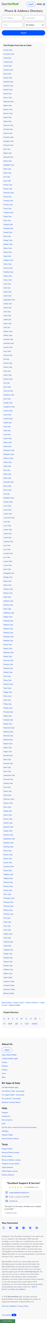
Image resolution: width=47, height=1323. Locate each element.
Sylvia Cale (7, 870)
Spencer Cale (8, 827)
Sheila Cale (7, 811)
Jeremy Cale (7, 347)
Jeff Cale (6, 327)
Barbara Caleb (8, 993)
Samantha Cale (9, 775)
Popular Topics (7, 1135)
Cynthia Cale (8, 70)
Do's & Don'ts (7, 1120)
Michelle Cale (8, 636)
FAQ (3, 1124)
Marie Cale (7, 585)
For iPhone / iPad (8, 1091)
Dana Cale (7, 74)
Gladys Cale (7, 244)
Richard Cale (8, 740)
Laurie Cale (7, 514)
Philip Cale (7, 704)
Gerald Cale (7, 232)
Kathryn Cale (8, 458)
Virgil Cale (7, 946)
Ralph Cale (7, 716)
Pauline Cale (8, 684)
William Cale (8, 969)
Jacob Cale (7, 296)
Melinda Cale (8, 621)
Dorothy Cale (8, 137)
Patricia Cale (8, 668)
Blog (3, 1077)
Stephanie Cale (9, 839)
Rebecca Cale (8, 732)
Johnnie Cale (8, 391)
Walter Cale (7, 954)
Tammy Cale (8, 886)
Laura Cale (7, 510)
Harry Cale (7, 264)
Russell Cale (8, 763)
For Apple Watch (8, 1095)
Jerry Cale (7, 351)
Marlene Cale (8, 601)
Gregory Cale (8, 260)
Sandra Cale (8, 783)
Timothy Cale (8, 914)
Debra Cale (7, 105)
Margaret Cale (8, 573)
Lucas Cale (7, 565)
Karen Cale (7, 442)
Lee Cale (6, 522)
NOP (10, 1023)
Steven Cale (7, 854)
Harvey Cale (8, 268)
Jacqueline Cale (9, 300)
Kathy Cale (7, 462)
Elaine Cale (7, 161)
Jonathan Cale (8, 395)
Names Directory (32, 1002)
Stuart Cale (7, 858)
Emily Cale (7, 173)
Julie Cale (6, 430)
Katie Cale (7, 466)
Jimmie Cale (7, 363)
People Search (18, 1002)
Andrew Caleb (8, 981)
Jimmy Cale (7, 367)
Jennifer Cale (8, 339)
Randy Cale (7, 724)
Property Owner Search (11, 1164)
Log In (31, 4)
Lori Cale (6, 557)
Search (23, 33)
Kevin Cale (7, 490)
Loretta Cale (8, 553)
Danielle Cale (8, 82)
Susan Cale (7, 862)
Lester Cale (7, 529)
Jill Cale (6, 359)
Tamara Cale (8, 882)
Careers (4, 1070)
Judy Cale (7, 426)
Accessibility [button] (6, 1315)
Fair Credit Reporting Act (30, 1272)
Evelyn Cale (7, 189)
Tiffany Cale (7, 910)
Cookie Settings (7, 1321)
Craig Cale (7, 58)
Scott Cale (7, 795)
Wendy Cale (8, 965)
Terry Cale (7, 894)
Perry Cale (7, 696)
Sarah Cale (7, 791)
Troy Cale (6, 926)
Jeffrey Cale (7, 335)
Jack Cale (6, 288)
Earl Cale (6, 149)
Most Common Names (10, 1138)
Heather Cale (8, 272)
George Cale (8, 224)
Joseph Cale (7, 403)
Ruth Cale (7, 767)
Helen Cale (7, 276)
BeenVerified (6, 1002)
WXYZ (34, 1023)
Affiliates (5, 1131)
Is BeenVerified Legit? (10, 1058)
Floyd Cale (7, 197)
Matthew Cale (8, 613)
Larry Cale (7, 506)
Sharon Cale (8, 803)
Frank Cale (7, 208)
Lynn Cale (7, 569)
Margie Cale (7, 577)
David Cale (7, 93)
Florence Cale (8, 193)
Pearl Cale (7, 688)
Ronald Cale (8, 755)
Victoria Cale (8, 942)
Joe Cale (6, 383)
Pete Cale (7, 700)
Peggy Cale (7, 692)
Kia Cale (6, 494)
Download (20, 1091)
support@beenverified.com (19, 1192)
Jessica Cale (7, 355)
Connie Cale (7, 50)
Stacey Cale (7, 831)
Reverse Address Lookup (11, 1160)
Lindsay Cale (8, 541)
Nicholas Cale (8, 652)
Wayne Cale (7, 962)
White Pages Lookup (10, 1171)
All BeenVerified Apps (10, 1087)
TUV (27, 1023)
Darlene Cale (8, 86)
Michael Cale (8, 629)
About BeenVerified (9, 1055)
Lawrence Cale (8, 518)
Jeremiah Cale (8, 343)
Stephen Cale (8, 843)
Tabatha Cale (8, 874)
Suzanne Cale (8, 866)
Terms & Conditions (18, 1289)
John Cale (7, 387)
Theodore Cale (8, 898)
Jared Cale (7, 319)
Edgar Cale (7, 153)
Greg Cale (7, 256)
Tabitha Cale (8, 878)
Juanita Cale (7, 418)
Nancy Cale (7, 644)
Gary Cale (7, 220)
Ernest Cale (7, 185)
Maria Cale (7, 581)
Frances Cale (8, 201)
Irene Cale (7, 284)
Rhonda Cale (8, 736)
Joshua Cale (7, 411)
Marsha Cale (8, 605)
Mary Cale (7, 609)
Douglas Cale (8, 141)
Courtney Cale (8, 54)
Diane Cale (7, 121)
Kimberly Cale (8, 498)
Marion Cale (7, 593)
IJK (35, 1018)
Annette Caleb (8, 985)
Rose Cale (7, 759)
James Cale (7, 304)
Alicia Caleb (7, 977)
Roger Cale (7, 751)
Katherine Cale (8, 450)
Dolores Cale (8, 125)
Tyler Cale (7, 930)
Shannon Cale (8, 799)
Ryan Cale (7, 771)
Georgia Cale (8, 228)
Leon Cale (7, 526)
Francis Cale (8, 204)
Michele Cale (8, 633)
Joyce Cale (7, 415)
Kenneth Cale (8, 482)
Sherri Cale (7, 815)
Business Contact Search (11, 1102)
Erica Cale (7, 181)
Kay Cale (6, 470)
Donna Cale (7, 133)
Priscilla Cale (8, 712)
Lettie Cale (7, 533)
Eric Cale (6, 177)
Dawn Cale (7, 97)
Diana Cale (7, 117)
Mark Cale (7, 597)
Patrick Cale (7, 672)
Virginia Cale (8, 950)
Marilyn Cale (8, 589)
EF (22, 1018)
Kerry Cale (7, 486)
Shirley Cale (7, 823)
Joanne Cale (7, 379)
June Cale (7, 434)
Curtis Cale (7, 66)
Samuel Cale (8, 779)
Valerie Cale (7, 934)
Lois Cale (6, 549)
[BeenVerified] (10, 4)
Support (5, 1112)
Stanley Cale (8, 835)
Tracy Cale (7, 922)
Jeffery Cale (7, 331)
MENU (39, 4)
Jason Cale (7, 323)
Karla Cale (7, 446)
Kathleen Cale (8, 454)
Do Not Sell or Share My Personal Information (19, 1127)
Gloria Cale (7, 252)
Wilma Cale (7, 973)
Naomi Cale (7, 648)
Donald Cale (8, 129)
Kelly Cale (7, 478)
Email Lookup (7, 1156)
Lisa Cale (6, 545)
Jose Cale (6, 399)
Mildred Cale (8, 640)
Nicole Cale (7, 656)
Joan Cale (7, 371)
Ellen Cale (7, 169)
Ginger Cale (7, 240)
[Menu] (44, 4)
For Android (6, 1098)
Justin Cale (7, 438)
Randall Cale (8, 720)
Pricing (4, 1062)
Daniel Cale (7, 78)
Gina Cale (7, 236)
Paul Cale (7, 676)
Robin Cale (7, 747)
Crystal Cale (8, 62)
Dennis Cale (7, 113)
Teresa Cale (7, 890)
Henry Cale (7, 280)
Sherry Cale (7, 819)
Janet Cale (7, 315)
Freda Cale (7, 216)
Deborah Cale (8, 101)
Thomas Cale (8, 906)
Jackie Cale (7, 292)
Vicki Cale (7, 938)
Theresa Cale (8, 902)
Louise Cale (7, 561)
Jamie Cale (7, 308)
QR (16, 1023)
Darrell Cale (7, 90)
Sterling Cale (8, 847)
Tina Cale (6, 918)
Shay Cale (7, 807)
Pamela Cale (8, 664)
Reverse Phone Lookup (10, 1152)
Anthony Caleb (9, 989)
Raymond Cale (8, 728)
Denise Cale (7, 109)
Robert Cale (7, 744)
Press (4, 1073)
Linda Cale (7, 537)
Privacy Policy (23, 1306)
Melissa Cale (8, 625)
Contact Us (6, 1116)
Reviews (5, 1066)
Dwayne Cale (8, 145)
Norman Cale (8, 660)
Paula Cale (7, 680)
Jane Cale (6, 311)
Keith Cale (7, 474)
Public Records (7, 1167)
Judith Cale (7, 422)
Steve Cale (7, 851)
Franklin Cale (8, 212)
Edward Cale (8, 157)
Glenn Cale (7, 248)
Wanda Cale (8, 958)
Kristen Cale (8, 502)
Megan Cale (7, 617)
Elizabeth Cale (8, 165)
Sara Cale (7, 787)
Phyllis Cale (7, 708)
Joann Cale (7, 375)
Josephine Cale (9, 407)
